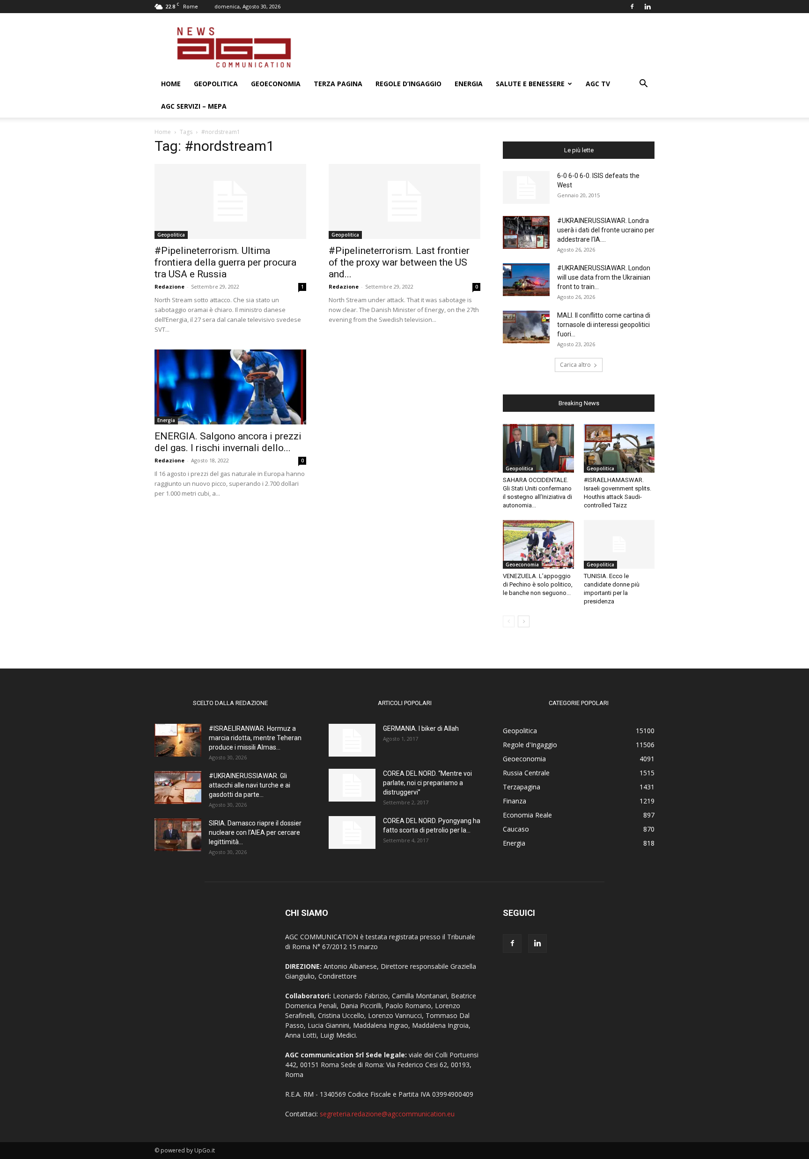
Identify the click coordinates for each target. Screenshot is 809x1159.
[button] (643, 84)
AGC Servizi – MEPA (194, 106)
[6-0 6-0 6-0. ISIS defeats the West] (526, 187)
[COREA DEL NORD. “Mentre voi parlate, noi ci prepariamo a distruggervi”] (352, 785)
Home (171, 83)
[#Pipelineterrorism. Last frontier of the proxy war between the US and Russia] (404, 201)
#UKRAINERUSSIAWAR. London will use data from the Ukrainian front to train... (603, 277)
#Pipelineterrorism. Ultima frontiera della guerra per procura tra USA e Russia (225, 262)
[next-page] (524, 621)
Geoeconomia (276, 83)
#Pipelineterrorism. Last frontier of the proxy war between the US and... (399, 262)
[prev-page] (509, 621)
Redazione (169, 286)
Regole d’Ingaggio (408, 83)
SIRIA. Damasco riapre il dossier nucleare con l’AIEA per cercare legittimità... (255, 832)
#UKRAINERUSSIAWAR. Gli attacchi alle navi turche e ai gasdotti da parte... (249, 785)
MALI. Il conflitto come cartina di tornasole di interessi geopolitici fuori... (603, 325)
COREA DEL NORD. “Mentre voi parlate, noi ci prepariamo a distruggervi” (427, 783)
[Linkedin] (647, 6)
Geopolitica (216, 83)
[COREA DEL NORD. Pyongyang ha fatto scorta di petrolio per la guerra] (352, 832)
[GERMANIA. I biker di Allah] (352, 740)
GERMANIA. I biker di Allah (421, 728)
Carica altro (575, 365)
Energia (469, 83)
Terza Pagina (338, 83)
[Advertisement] (484, 47)
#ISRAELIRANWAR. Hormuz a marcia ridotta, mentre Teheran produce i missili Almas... (255, 738)
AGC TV (598, 83)
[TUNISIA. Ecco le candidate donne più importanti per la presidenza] (619, 544)
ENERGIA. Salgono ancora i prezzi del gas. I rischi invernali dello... (228, 442)
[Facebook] (632, 6)
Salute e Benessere (530, 83)
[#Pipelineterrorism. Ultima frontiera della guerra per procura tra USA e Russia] (230, 201)
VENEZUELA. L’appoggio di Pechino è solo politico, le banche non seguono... (538, 584)
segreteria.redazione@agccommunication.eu (387, 1113)
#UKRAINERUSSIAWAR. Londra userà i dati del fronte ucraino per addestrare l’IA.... (606, 230)
